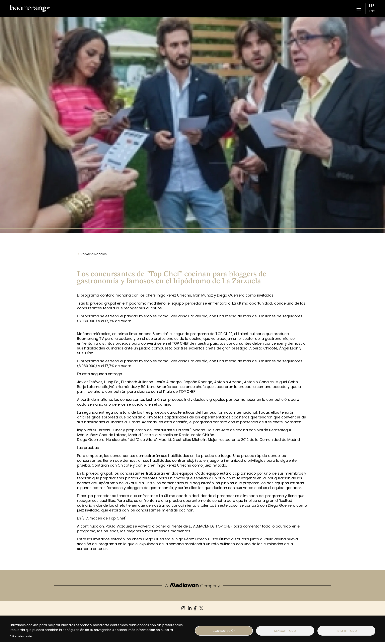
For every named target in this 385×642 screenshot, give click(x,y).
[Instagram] (183, 608)
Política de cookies (21, 636)
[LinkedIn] (189, 608)
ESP (371, 5)
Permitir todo (346, 631)
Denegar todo (285, 631)
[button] (359, 8)
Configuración (224, 631)
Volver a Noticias (92, 254)
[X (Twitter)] (201, 608)
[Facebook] (195, 608)
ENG (372, 11)
